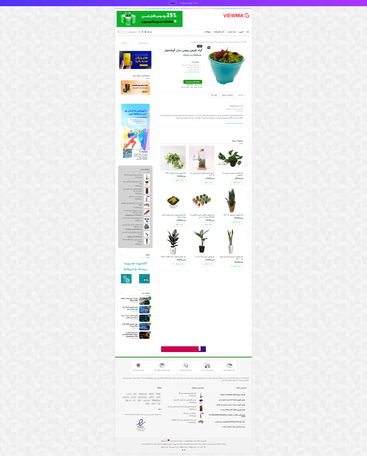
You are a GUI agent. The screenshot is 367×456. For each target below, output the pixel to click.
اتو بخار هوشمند (142, 394)
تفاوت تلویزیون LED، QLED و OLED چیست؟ (130, 325)
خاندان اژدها (126, 397)
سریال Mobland (156, 400)
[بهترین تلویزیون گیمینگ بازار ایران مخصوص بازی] (144, 309)
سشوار (139, 400)
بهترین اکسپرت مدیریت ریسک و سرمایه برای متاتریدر (129, 317)
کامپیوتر (147, 403)
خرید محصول (237, 182)
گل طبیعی (223, 42)
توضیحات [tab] (241, 95)
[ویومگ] (236, 15)
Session (151, 394)
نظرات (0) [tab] (214, 95)
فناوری (241, 32)
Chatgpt (158, 394)
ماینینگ (153, 403)
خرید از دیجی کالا (173, 447)
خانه (247, 32)
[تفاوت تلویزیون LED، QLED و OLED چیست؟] (144, 326)
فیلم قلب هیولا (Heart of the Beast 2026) (129, 300)
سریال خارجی (146, 400)
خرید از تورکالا (164, 447)
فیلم (134, 400)
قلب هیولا (128, 400)
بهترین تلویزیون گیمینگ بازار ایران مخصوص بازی (130, 308)
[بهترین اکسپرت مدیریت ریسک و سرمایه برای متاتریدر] (144, 318)
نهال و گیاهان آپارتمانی (214, 42)
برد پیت (129, 394)
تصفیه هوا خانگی (142, 397)
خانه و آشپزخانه (219, 32)
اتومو (135, 394)
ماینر (159, 403)
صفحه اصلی (241, 42)
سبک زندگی (232, 32)
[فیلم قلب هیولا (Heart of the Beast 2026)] (144, 301)
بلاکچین (158, 397)
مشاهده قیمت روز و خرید (193, 82)
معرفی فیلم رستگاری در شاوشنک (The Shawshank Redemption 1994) (130, 335)
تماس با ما (200, 447)
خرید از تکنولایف (183, 447)
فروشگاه (208, 32)
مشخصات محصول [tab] (227, 95)
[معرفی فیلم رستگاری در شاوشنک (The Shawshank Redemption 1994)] (144, 335)
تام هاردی (151, 397)
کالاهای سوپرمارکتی (232, 42)
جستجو (125, 43)
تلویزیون (134, 397)
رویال (162, 441)
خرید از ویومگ (192, 447)
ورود (173, 3)
